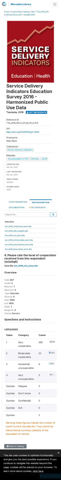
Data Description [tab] (40, 202)
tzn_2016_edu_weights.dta (16, 231)
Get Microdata (37, 112)
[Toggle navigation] (55, 4)
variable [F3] (29, 15)
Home (6, 12)
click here (38, 471)
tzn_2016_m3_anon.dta (15, 235)
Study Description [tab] (18, 202)
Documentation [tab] (16, 207)
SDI (32, 12)
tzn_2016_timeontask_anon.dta (18, 249)
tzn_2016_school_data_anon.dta (19, 240)
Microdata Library (21, 4)
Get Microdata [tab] (38, 207)
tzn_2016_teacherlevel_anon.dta (19, 244)
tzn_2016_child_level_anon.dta (18, 226)
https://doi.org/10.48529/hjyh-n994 (22, 132)
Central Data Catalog (20, 12)
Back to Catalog (16, 446)
